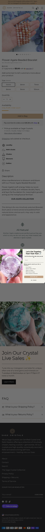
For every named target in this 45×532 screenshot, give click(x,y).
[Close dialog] (43, 250)
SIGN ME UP (33, 276)
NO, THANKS (33, 280)
